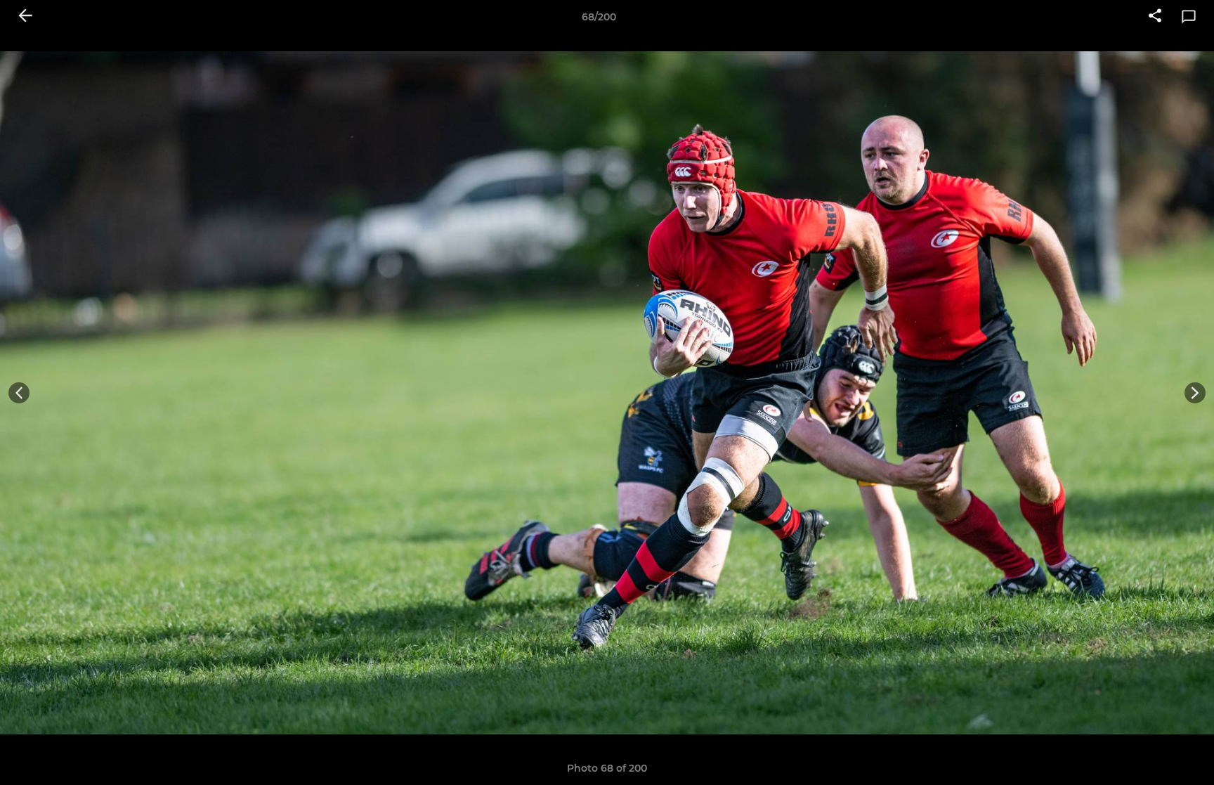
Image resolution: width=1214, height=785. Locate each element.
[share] (1155, 17)
